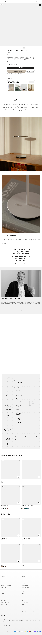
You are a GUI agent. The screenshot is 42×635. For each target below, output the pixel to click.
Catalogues (3, 581)
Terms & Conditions (26, 600)
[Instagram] (4, 625)
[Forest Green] (26, 508)
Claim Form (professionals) (6, 606)
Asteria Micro (27, 505)
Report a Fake (25, 606)
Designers (3, 583)
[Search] (39, 2)
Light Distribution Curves (8, 414)
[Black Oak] (3, 566)
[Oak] (2, 566)
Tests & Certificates (5, 602)
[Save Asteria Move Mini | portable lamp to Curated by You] (18, 503)
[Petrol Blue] (28, 508)
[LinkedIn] (9, 625)
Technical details (16, 61)
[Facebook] (2, 625)
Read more (9, 61)
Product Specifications (8, 409)
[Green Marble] (5, 508)
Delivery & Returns (10, 78)
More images (22, 61)
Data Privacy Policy (26, 595)
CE (18, 397)
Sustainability (3, 600)
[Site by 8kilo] (7, 631)
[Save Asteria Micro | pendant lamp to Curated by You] (39, 503)
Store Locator (3, 587)
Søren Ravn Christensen (18, 390)
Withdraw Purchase (26, 587)
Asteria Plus (6, 480)
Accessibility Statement (26, 604)
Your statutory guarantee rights (28, 611)
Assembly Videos (25, 585)
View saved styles (30, 71)
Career (2, 578)
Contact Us (24, 576)
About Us (3, 576)
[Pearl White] (22, 508)
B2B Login (3, 595)
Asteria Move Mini (7, 505)
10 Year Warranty (25, 602)
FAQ (23, 578)
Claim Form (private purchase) (28, 581)
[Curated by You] (5, 2)
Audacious (5, 538)
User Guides (24, 583)
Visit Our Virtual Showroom (6, 604)
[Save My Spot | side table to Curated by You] (18, 561)
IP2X (17, 398)
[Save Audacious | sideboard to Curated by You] (39, 535)
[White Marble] (2, 508)
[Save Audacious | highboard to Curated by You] (39, 561)
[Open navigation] (3, 2)
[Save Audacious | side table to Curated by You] (18, 535)
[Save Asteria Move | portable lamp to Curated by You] (39, 477)
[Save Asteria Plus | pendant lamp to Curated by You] (18, 477)
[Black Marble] (3, 508)
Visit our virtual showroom (6, 585)
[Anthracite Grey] (24, 508)
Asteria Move (27, 480)
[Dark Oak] (5, 566)
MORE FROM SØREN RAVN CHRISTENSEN (21, 311)
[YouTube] (6, 625)
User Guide (8, 411)
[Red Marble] (7, 508)
